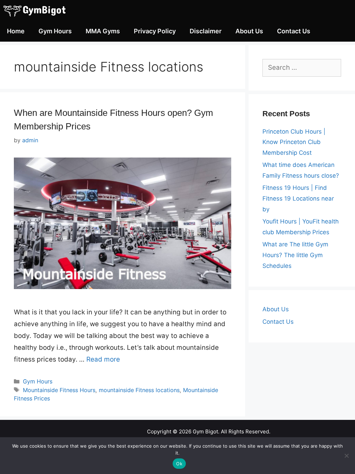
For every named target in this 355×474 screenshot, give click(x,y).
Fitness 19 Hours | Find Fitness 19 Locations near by (298, 198)
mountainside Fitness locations (139, 390)
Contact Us (293, 31)
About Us (249, 31)
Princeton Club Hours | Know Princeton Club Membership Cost (294, 142)
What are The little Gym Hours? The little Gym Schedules (295, 255)
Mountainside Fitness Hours (59, 390)
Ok (179, 463)
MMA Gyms (103, 31)
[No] (346, 455)
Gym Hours (55, 31)
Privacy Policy (155, 31)
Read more (103, 359)
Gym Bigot (205, 431)
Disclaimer (206, 31)
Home (16, 31)
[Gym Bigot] (39, 10)
